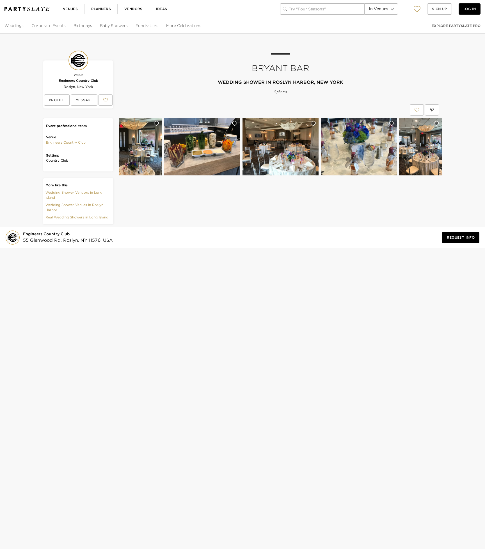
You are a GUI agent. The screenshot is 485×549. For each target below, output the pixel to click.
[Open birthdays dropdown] (92, 25)
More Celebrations (183, 25)
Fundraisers (147, 25)
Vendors (133, 9)
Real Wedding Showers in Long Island (76, 217)
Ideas (161, 9)
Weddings (14, 25)
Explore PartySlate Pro (456, 26)
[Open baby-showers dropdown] (128, 25)
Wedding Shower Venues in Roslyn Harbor (74, 207)
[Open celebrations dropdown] (201, 25)
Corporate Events (48, 25)
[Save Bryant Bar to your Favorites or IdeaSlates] (417, 110)
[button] (417, 9)
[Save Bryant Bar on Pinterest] (432, 110)
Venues (70, 9)
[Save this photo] (156, 123)
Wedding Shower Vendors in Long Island (73, 195)
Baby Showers (114, 25)
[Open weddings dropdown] (24, 25)
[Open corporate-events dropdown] (66, 25)
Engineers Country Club (78, 80)
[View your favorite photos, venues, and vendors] (417, 9)
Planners (101, 9)
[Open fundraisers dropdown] (158, 25)
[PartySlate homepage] (26, 9)
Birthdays (83, 25)
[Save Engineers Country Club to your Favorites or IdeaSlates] (106, 100)
